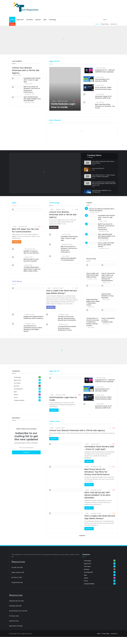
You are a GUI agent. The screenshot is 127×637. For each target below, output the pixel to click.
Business (38, 19)
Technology (52, 19)
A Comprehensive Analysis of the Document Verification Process (67, 328)
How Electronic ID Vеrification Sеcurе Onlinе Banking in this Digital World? (33, 328)
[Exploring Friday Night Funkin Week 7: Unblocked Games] (93, 291)
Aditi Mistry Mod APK (15, 606)
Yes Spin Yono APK (17, 567)
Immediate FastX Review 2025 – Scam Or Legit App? (32, 80)
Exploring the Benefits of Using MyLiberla (68, 259)
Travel (16, 397)
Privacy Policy (104, 24)
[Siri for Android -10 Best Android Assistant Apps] (88, 87)
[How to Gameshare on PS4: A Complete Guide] (108, 313)
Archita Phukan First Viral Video (18, 611)
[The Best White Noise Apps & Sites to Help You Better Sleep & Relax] (13, 265)
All (100, 61)
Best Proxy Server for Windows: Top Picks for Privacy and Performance (97, 472)
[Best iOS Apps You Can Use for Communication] (26, 216)
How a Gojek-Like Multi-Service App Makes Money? (106, 244)
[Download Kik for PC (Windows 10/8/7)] (88, 79)
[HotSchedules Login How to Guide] (65, 89)
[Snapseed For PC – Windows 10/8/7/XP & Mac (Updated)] (88, 70)
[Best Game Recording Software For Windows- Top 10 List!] (84, 102)
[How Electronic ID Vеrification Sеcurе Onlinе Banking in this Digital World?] (13, 324)
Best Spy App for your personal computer (31, 260)
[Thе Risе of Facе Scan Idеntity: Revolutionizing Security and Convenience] (47, 314)
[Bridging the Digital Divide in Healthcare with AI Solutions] (13, 314)
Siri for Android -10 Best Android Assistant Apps (103, 88)
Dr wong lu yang (14, 616)
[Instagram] (94, 634)
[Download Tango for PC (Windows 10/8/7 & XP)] (84, 94)
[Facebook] (88, 634)
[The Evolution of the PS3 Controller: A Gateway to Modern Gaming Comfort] (93, 313)
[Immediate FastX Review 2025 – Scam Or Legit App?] (17, 80)
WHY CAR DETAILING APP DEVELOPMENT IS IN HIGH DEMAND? (32, 98)
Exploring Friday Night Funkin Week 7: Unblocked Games (93, 302)
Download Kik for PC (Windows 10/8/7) (102, 80)
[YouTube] (92, 634)
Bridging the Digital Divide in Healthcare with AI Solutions (33, 317)
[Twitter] (90, 634)
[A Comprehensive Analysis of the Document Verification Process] (47, 324)
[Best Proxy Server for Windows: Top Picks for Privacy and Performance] (17, 89)
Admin (54, 101)
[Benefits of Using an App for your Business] (13, 249)
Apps (44, 19)
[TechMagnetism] (26, 8)
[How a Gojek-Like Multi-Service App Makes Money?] (28, 296)
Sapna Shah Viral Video (15, 626)
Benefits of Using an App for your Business (31, 252)
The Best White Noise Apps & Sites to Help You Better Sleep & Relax (32, 269)
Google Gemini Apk (17, 582)
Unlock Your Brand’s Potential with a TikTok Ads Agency (25, 70)
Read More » (16, 242)
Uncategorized (18, 389)
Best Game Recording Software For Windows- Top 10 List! (105, 106)
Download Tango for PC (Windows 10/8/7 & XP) (103, 97)
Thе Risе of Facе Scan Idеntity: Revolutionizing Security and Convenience (67, 318)
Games (16, 394)
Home (12, 19)
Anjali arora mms (14, 621)
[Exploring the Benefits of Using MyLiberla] (50, 256)
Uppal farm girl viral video (16, 601)
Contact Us (113, 24)
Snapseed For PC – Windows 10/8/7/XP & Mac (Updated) (105, 71)
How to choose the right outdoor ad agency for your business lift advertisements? (108, 276)
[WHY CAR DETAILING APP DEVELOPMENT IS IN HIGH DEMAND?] (17, 99)
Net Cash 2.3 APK (17, 577)
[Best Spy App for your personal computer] (13, 257)
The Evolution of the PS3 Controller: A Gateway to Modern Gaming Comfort (92, 321)
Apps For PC (20, 19)
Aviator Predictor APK (18, 572)
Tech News (29, 19)
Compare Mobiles (19, 400)
